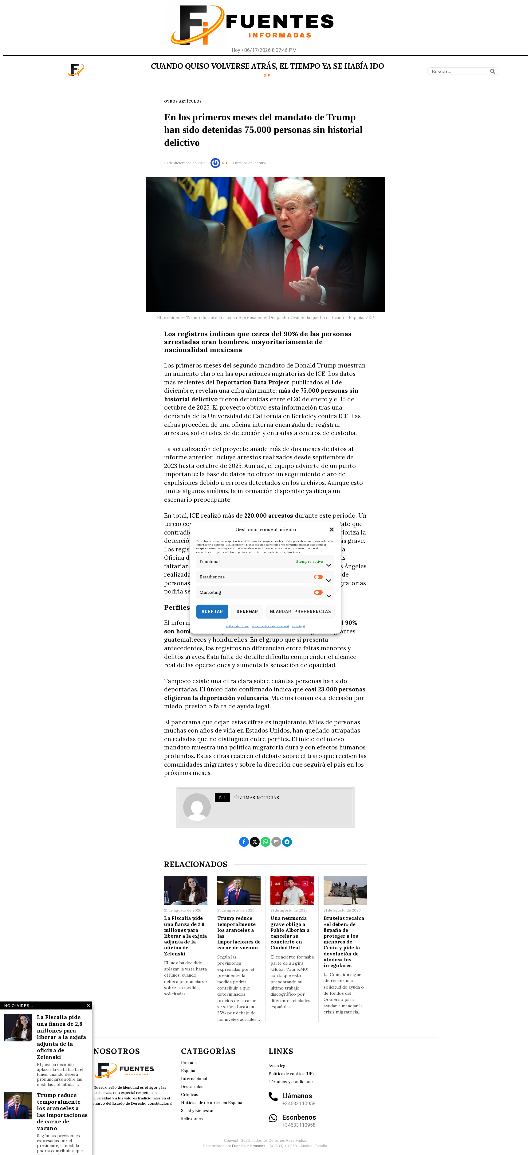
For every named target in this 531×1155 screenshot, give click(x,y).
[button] (331, 530)
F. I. (225, 163)
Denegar (247, 611)
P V (267, 75)
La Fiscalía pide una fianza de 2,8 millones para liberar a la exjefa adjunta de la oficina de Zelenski (185, 935)
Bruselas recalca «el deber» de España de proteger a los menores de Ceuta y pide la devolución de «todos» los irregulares (344, 941)
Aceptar (212, 611)
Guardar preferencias (300, 611)
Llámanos (297, 1096)
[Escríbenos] (273, 1118)
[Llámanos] (273, 1096)
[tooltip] (244, 842)
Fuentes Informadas (248, 1146)
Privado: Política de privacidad (270, 626)
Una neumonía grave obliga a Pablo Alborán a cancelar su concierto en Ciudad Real (289, 933)
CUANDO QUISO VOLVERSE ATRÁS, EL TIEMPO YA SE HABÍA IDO (267, 66)
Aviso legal (298, 626)
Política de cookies (237, 626)
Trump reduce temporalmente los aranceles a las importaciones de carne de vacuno (239, 933)
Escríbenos (299, 1117)
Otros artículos (183, 101)
